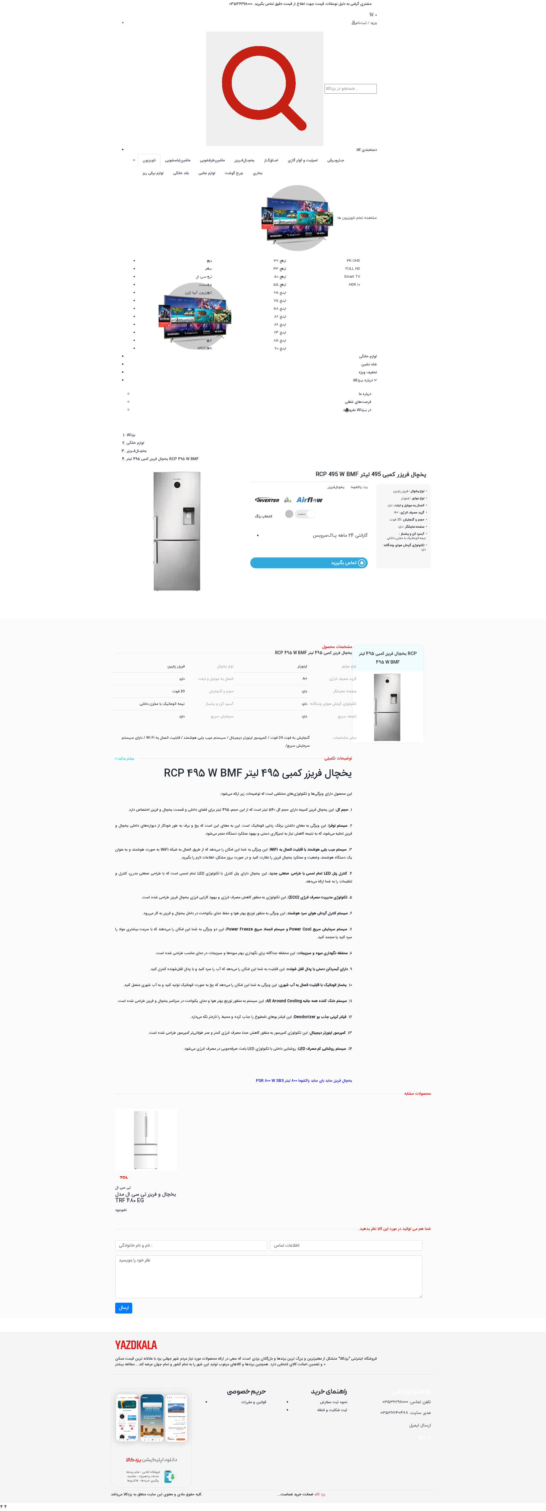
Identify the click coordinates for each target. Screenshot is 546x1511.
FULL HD (353, 268)
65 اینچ (280, 292)
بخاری (257, 173)
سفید (301, 514)
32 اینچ (280, 261)
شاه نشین (369, 364)
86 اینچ (280, 324)
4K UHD (353, 261)
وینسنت (205, 284)
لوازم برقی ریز (153, 173)
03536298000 (395, 1402)
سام (208, 268)
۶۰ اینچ (280, 348)
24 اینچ (280, 332)
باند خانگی (181, 173)
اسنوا (208, 332)
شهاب (207, 324)
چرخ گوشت (234, 173)
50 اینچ (280, 276)
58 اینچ (280, 308)
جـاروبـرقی (335, 160)
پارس (208, 308)
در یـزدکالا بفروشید (356, 410)
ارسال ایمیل (420, 1425)
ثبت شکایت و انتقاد (332, 1410)
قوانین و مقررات (253, 1402)
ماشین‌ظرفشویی (212, 160)
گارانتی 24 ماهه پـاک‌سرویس (340, 536)
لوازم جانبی (206, 173)
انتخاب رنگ (263, 516)
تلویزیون (149, 160)
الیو (209, 340)
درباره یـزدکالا (363, 380)
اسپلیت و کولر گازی (303, 160)
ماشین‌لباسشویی (177, 160)
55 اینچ (279, 284)
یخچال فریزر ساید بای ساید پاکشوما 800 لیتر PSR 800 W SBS (304, 1081)
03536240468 (394, 1413)
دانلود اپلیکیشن (151, 1460)
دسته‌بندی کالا (366, 150)
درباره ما (365, 394)
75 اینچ (280, 300)
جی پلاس (204, 300)
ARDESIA (204, 348)
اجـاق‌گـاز (271, 160)
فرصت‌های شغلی (358, 402)
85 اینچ (280, 340)
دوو (209, 261)
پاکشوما (356, 487)
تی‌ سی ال (204, 276)
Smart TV (352, 276)
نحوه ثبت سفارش (333, 1402)
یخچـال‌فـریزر (244, 160)
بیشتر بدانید (125, 759)
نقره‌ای (290, 514)
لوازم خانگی (368, 356)
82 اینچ (280, 316)
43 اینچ (280, 268)
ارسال (124, 1308)
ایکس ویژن (203, 316)
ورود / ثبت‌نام (366, 23)
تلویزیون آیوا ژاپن (198, 292)
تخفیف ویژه (368, 372)
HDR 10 (354, 284)
